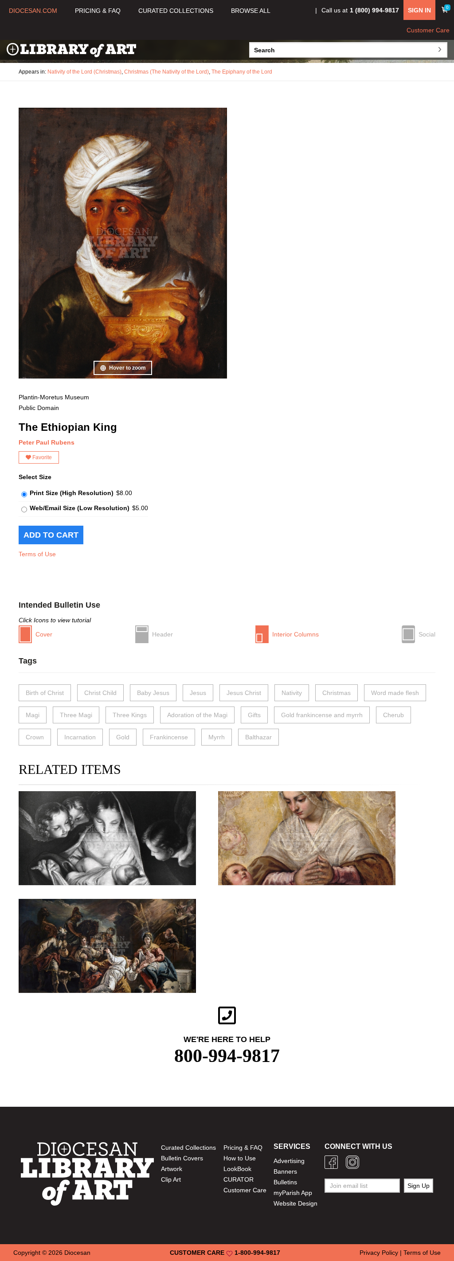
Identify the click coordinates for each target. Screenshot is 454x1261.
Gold (122, 737)
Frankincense (169, 737)
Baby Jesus (153, 692)
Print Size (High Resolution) (72, 492)
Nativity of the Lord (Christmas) (84, 72)
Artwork (171, 1168)
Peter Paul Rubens (46, 442)
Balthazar (258, 737)
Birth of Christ (45, 692)
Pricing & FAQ (242, 1147)
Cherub (393, 714)
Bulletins (285, 1182)
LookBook (237, 1168)
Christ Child (100, 692)
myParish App (293, 1192)
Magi (32, 714)
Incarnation (80, 737)
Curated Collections (188, 1147)
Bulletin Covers (182, 1158)
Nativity (292, 692)
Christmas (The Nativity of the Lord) (166, 72)
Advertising (289, 1160)
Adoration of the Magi (197, 714)
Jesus (198, 692)
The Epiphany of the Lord (241, 72)
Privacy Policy (379, 1252)
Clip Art (171, 1179)
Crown (35, 737)
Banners (285, 1171)
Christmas (336, 692)
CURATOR (238, 1179)
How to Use (239, 1158)
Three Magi (76, 714)
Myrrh (216, 737)
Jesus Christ (244, 692)
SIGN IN (419, 10)
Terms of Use (37, 554)
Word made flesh (395, 692)
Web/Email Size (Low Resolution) (79, 507)
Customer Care (428, 30)
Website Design (295, 1203)
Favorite (41, 457)
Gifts (254, 714)
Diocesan (77, 1252)
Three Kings (130, 714)
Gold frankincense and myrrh (322, 714)
